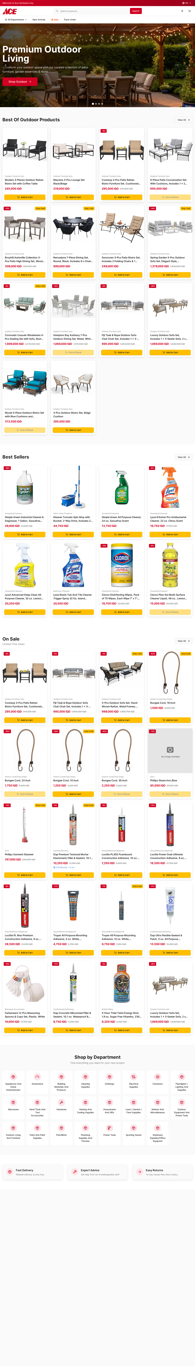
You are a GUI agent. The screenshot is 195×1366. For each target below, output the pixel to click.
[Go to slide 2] (96, 104)
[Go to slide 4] (102, 104)
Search (135, 11)
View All (182, 120)
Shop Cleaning (18, 81)
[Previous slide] (5, 65)
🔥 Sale (54, 19)
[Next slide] (189, 65)
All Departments (16, 19)
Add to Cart (27, 197)
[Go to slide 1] (93, 104)
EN (187, 3)
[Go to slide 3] (99, 104)
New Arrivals (39, 19)
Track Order (70, 19)
